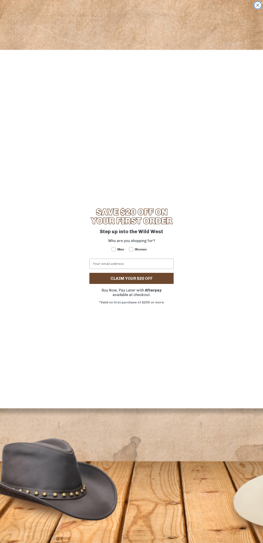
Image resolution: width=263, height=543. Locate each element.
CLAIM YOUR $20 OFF (131, 278)
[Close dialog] (257, 5)
